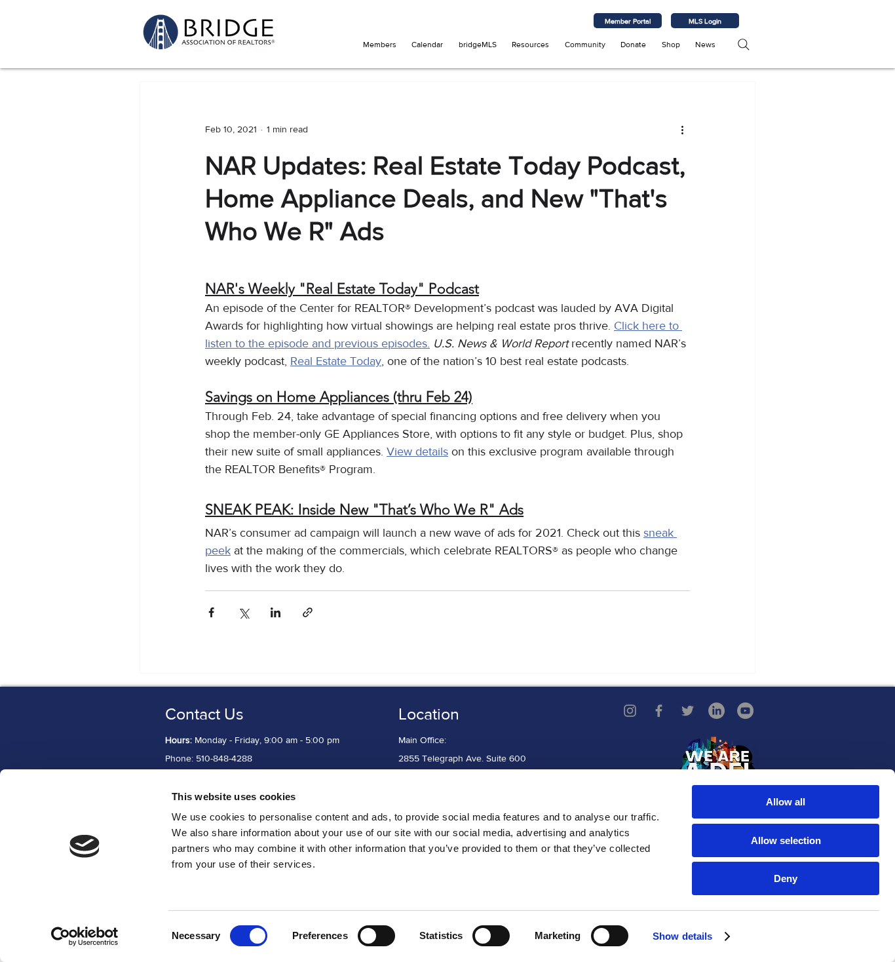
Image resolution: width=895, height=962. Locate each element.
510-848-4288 (224, 758)
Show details (682, 936)
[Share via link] (307, 612)
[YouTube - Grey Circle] (745, 710)
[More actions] (682, 129)
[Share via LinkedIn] (275, 612)
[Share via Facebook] (211, 612)
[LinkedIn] (716, 710)
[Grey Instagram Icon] (630, 710)
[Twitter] (687, 710)
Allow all (785, 801)
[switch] (376, 935)
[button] (379, 44)
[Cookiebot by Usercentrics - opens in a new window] (85, 936)
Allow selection (786, 840)
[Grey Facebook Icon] (659, 710)
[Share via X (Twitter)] (243, 612)
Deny (785, 878)
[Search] (743, 44)
